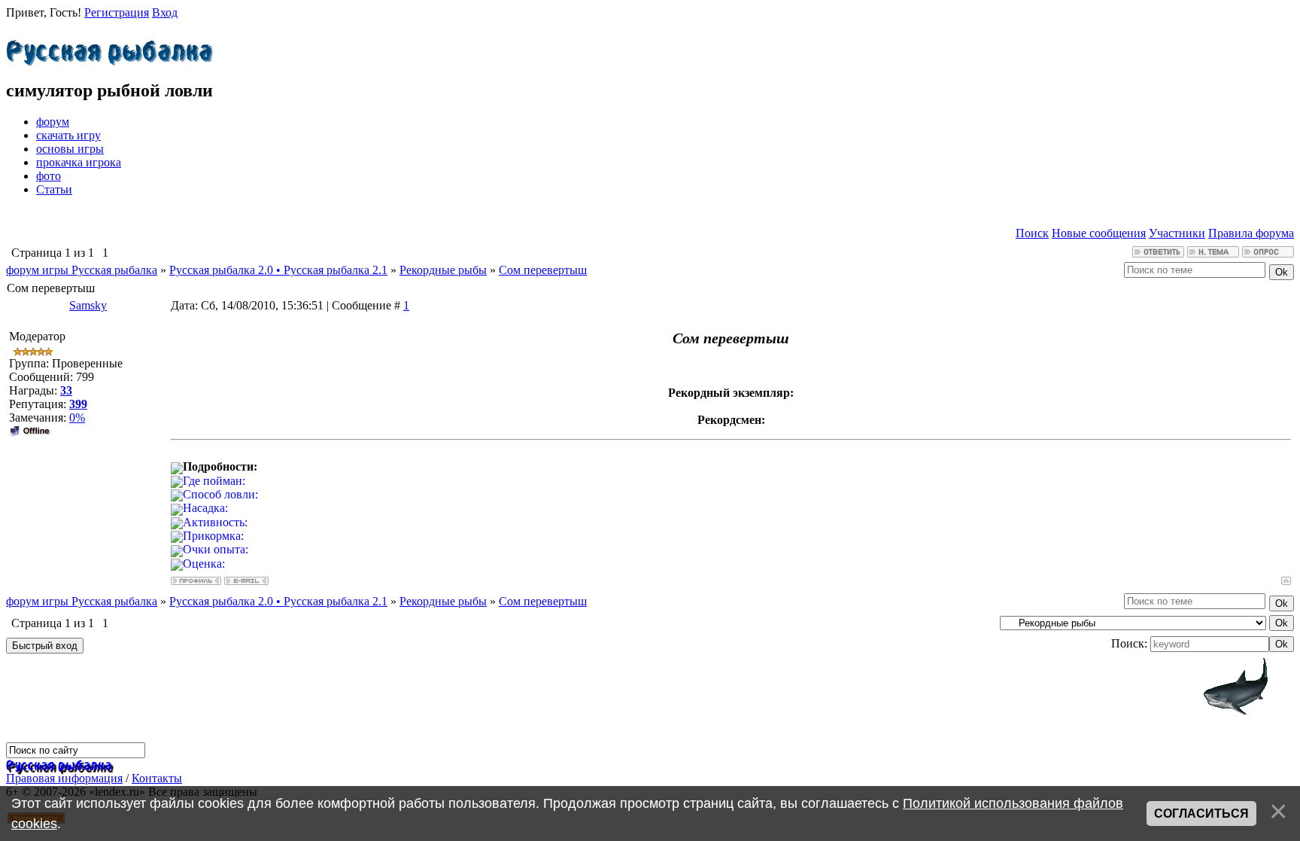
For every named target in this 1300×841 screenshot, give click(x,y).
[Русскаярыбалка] (109, 48)
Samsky (88, 305)
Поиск (1032, 233)
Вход (165, 12)
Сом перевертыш (543, 270)
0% (77, 417)
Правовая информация (64, 778)
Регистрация (116, 12)
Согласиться (1201, 813)
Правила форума (1251, 233)
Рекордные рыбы (443, 270)
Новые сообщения (1099, 233)
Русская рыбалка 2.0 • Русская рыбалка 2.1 (278, 270)
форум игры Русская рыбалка (81, 270)
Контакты (157, 778)
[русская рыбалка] (59, 764)
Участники (1177, 233)
